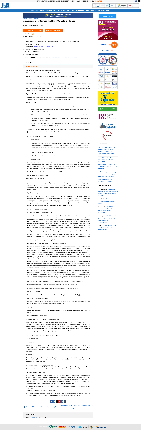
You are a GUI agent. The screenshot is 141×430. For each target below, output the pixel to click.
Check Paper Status (108, 16)
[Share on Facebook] (51, 401)
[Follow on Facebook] (136, 1)
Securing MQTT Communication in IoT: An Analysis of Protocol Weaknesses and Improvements (107, 209)
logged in (34, 417)
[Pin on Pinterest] (59, 401)
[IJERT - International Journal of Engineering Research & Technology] (5, 5)
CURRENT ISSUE (103, 45)
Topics (58, 10)
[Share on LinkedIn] (62, 401)
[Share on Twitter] (54, 401)
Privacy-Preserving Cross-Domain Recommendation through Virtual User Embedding (108, 166)
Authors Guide (65, 10)
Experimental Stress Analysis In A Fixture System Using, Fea (41, 407)
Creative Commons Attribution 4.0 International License (65, 57)
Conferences (80, 10)
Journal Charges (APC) (108, 109)
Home (32, 10)
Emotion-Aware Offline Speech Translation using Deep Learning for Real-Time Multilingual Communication (108, 192)
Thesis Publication (91, 10)
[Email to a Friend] (57, 401)
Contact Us (101, 10)
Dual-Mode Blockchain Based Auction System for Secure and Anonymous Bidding (107, 227)
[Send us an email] (139, 1)
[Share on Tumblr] (65, 401)
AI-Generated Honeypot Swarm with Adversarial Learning (106, 201)
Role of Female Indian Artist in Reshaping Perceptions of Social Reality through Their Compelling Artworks (107, 219)
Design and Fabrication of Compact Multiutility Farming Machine (107, 180)
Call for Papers (50, 10)
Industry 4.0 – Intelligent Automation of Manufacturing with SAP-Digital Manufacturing (107, 159)
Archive (73, 10)
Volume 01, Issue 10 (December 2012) (31, 18)
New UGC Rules (106, 50)
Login (107, 10)
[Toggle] (24, 62)
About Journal (39, 10)
